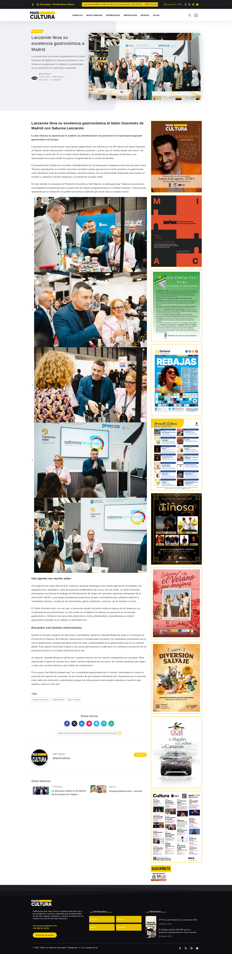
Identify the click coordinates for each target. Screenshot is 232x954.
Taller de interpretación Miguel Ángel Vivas (110, 4)
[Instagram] (193, 4)
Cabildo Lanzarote (41, 700)
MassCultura (45, 74)
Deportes (121, 927)
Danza (93, 927)
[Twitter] (189, 4)
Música (120, 919)
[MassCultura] (42, 15)
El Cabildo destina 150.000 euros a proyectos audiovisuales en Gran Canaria (178, 931)
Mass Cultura (74, 700)
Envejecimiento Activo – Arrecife (125, 791)
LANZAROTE (58, 700)
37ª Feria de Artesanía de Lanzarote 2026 (178, 920)
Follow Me (140, 755)
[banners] (176, 678)
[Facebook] (185, 4)
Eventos (94, 919)
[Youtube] (197, 4)
